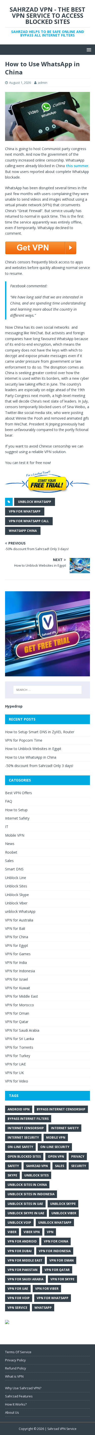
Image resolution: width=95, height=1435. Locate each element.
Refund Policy (15, 1368)
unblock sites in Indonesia (31, 1194)
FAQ (8, 801)
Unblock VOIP (19, 1222)
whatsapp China (23, 531)
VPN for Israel (16, 979)
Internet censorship (26, 1128)
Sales (9, 860)
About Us (12, 1412)
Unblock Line (15, 877)
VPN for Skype (62, 1279)
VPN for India (16, 962)
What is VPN (14, 1376)
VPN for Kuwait (17, 987)
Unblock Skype (17, 894)
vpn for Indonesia (55, 1251)
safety (13, 1166)
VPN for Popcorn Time (23, 740)
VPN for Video (16, 1081)
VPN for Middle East (21, 996)
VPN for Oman (17, 1013)
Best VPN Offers (18, 792)
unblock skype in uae (26, 1213)
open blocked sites (24, 1156)
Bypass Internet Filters (28, 1119)
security (78, 1166)
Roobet (11, 852)
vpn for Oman (61, 1260)
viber (12, 1232)
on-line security (54, 1147)
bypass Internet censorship (61, 1109)
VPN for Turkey (17, 1055)
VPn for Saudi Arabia (25, 1279)
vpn (50, 1232)
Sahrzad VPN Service (62, 1429)
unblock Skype (63, 1204)
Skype (12, 1175)
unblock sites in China (27, 1185)
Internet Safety (17, 818)
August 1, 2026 (20, 82)
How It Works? (16, 1404)
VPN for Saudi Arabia (22, 1030)
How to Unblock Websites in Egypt (33, 748)
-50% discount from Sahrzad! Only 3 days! (39, 765)
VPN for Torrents (19, 1047)
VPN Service (17, 1307)
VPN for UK (14, 1072)
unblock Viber (63, 1213)
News (9, 843)
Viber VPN (32, 1232)
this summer (77, 165)
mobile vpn (55, 1137)
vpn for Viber (47, 1288)
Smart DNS (14, 869)
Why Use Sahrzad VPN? (23, 1388)
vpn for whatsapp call (29, 521)
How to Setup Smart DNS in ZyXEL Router (39, 731)
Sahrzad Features (19, 1396)
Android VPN (19, 1109)
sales (59, 1166)
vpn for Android (22, 1241)
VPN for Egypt (16, 945)
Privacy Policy (15, 1360)
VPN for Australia (19, 920)
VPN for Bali (15, 928)
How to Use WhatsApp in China (30, 757)
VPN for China (16, 936)
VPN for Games (18, 953)
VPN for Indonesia (20, 970)
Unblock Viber (16, 903)
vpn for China (56, 1241)
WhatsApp (43, 1307)
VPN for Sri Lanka (19, 1038)
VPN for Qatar (16, 1021)
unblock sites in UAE (25, 1204)
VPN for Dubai (20, 1251)
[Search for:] (47, 689)
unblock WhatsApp (34, 502)
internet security (23, 1137)
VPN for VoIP (19, 1298)
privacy (77, 1156)
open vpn (56, 1156)
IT (6, 826)
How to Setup (16, 809)
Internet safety (65, 1128)
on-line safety (20, 1147)
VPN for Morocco (19, 1004)
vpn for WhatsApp (25, 511)
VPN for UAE (15, 1064)
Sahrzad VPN (37, 1166)
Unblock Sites (16, 886)
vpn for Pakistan (22, 1270)
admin (42, 82)
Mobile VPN (14, 835)
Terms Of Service (18, 1352)
